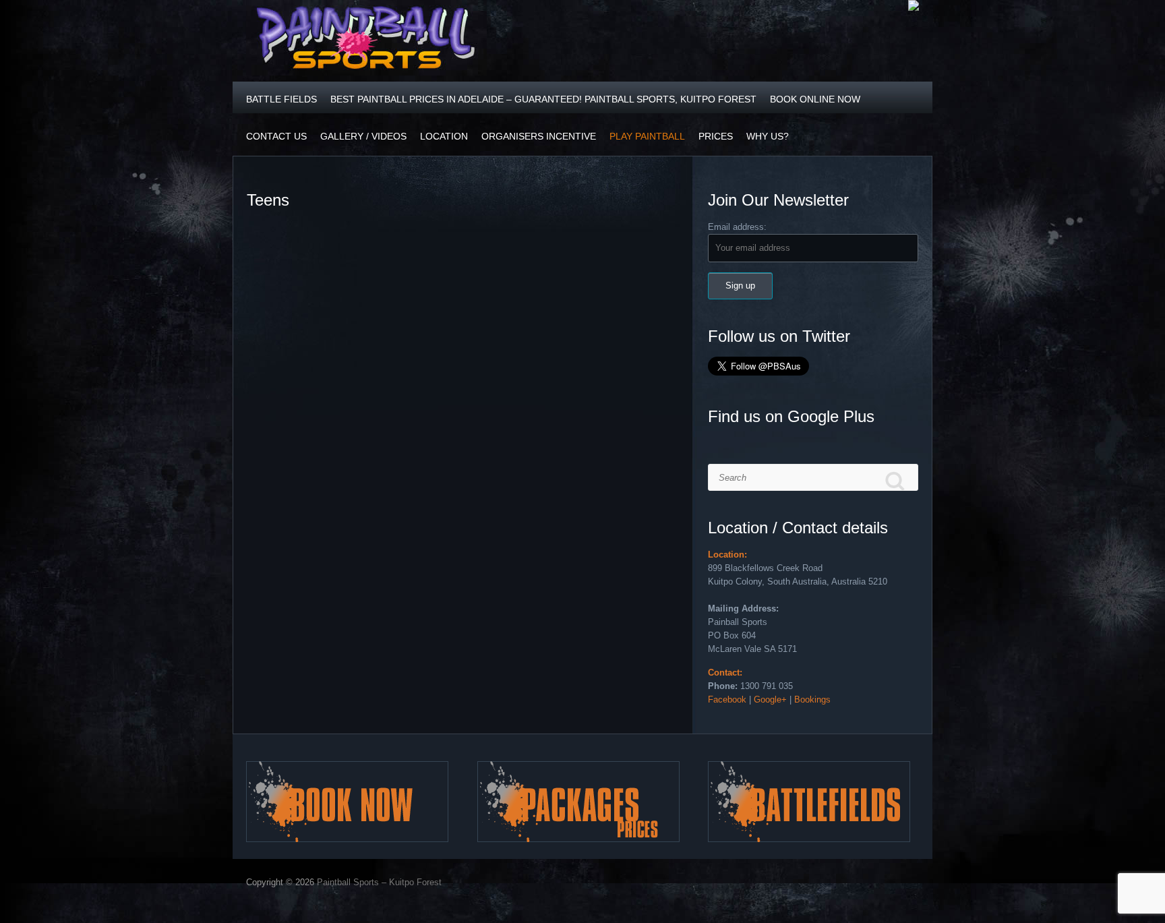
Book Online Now (815, 99)
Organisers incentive (538, 136)
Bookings (812, 699)
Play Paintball (647, 136)
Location (444, 136)
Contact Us (276, 136)
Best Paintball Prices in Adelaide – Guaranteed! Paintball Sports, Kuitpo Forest (543, 99)
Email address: (737, 227)
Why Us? (767, 136)
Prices (715, 136)
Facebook (727, 699)
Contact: (725, 672)
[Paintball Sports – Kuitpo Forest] (366, 41)
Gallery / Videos (363, 136)
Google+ (770, 699)
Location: (727, 554)
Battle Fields (281, 99)
